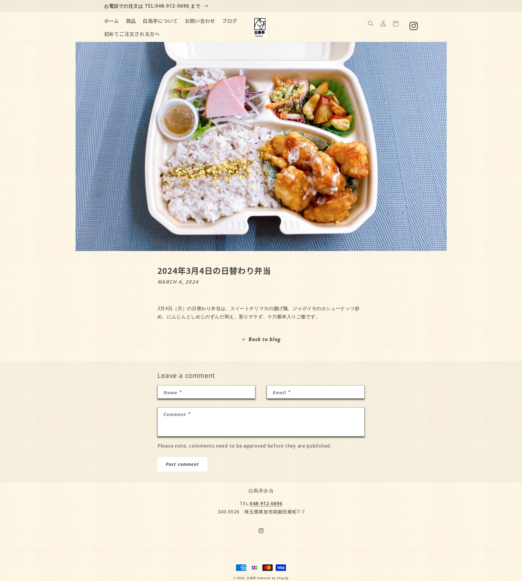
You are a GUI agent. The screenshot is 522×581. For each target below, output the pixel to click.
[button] (370, 23)
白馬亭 (251, 578)
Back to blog (264, 339)
